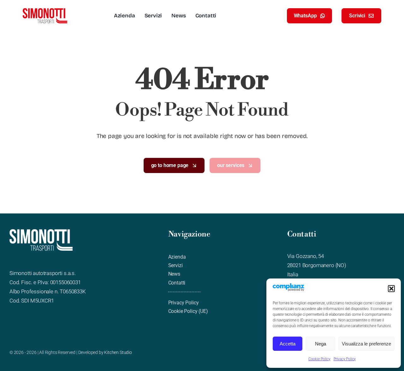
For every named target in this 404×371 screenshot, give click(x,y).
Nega (320, 343)
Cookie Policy (319, 359)
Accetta (287, 343)
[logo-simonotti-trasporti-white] (41, 232)
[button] (391, 288)
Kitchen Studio (118, 352)
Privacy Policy (345, 359)
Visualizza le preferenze (366, 343)
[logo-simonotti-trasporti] (45, 11)
